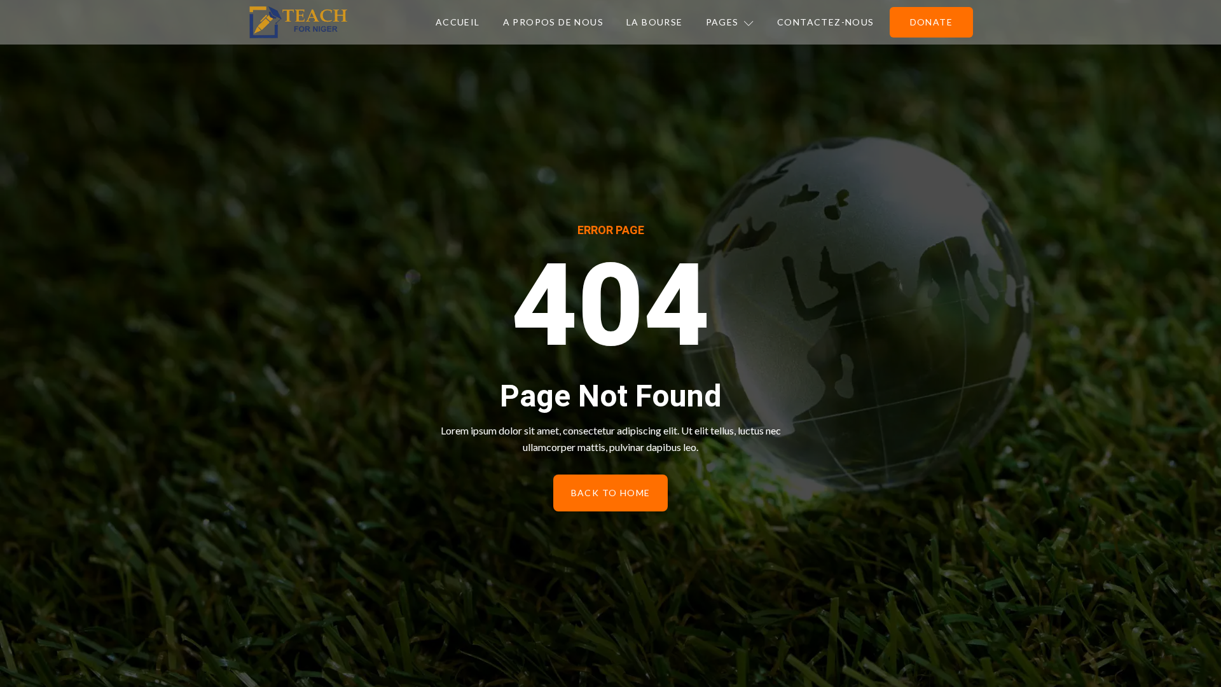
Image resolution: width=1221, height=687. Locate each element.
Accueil (458, 22)
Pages (722, 22)
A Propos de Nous (553, 22)
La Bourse (654, 22)
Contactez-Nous (825, 22)
